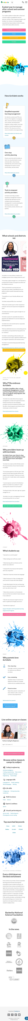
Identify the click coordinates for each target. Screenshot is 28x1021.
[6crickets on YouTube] (19, 1015)
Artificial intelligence (8, 770)
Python (20, 826)
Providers (14, 41)
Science (9, 799)
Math (4, 799)
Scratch (14, 829)
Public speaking (15, 782)
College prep (6, 791)
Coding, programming (8, 772)
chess (7, 826)
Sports (4, 806)
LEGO (13, 826)
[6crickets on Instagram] (9, 1015)
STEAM (21, 829)
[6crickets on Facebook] (12, 1015)
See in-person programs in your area (14, 753)
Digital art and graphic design (10, 774)
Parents (14, 34)
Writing (15, 784)
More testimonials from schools (10, 411)
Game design (13, 775)
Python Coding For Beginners (11, 741)
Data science (18, 772)
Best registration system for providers (12, 505)
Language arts (6, 782)
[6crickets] (5, 2)
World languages (7, 784)
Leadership (5, 793)
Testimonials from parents (9, 700)
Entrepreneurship (15, 791)
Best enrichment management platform (12, 415)
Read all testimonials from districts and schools (13, 347)
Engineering (6, 775)
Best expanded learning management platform (14, 350)
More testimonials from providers (11, 501)
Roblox (7, 829)
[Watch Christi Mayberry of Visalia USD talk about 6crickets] (10, 256)
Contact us (17, 1011)
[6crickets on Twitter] (16, 1015)
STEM (14, 832)
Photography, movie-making (10, 815)
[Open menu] (26, 2)
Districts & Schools (14, 37)
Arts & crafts (6, 813)
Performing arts (14, 813)
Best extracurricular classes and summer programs (10, 705)
